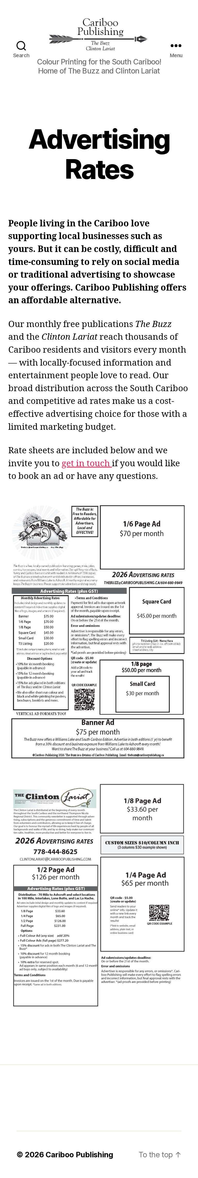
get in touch (86, 463)
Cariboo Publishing (79, 1154)
